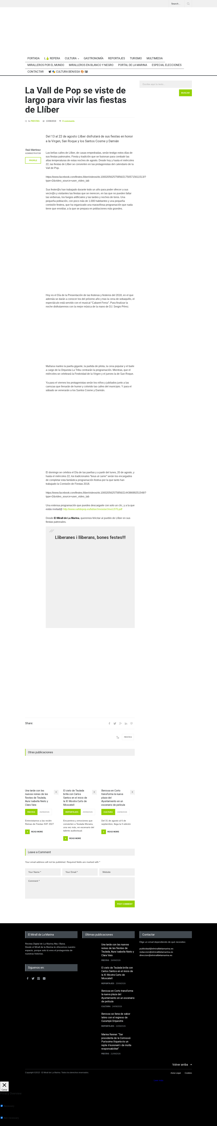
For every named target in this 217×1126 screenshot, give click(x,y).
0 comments (68, 121)
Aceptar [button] (149, 1080)
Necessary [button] (5, 1103)
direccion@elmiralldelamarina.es (155, 955)
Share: (29, 723)
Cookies (188, 1073)
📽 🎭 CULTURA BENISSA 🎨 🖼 (68, 71)
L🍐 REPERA (52, 58)
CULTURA (71, 58)
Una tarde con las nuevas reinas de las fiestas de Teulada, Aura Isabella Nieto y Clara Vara (36, 797)
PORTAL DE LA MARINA (132, 65)
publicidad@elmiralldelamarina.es (156, 948)
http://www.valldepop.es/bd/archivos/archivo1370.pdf (92, 509)
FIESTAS (35, 121)
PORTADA (33, 58)
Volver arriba (180, 1064)
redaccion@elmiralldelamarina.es (156, 952)
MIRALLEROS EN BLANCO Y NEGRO (91, 65)
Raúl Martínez (33, 149)
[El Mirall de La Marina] (108, 43)
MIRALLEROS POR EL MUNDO (45, 65)
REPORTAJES (116, 58)
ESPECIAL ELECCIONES (167, 65)
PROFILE (33, 160)
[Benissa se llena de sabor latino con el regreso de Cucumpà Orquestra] (90, 1020)
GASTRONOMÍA (93, 58)
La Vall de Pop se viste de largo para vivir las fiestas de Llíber (75, 100)
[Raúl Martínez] (33, 139)
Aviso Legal (176, 1073)
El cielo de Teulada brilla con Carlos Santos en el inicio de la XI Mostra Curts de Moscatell (75, 797)
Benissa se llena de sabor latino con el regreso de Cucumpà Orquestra (115, 1017)
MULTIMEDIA (155, 58)
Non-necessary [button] (7, 1115)
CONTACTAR (35, 71)
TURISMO (136, 58)
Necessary (9, 1106)
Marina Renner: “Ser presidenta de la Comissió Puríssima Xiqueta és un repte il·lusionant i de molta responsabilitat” (116, 1041)
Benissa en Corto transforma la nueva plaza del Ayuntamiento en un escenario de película (113, 797)
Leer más (158, 1080)
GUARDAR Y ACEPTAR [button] (12, 1124)
